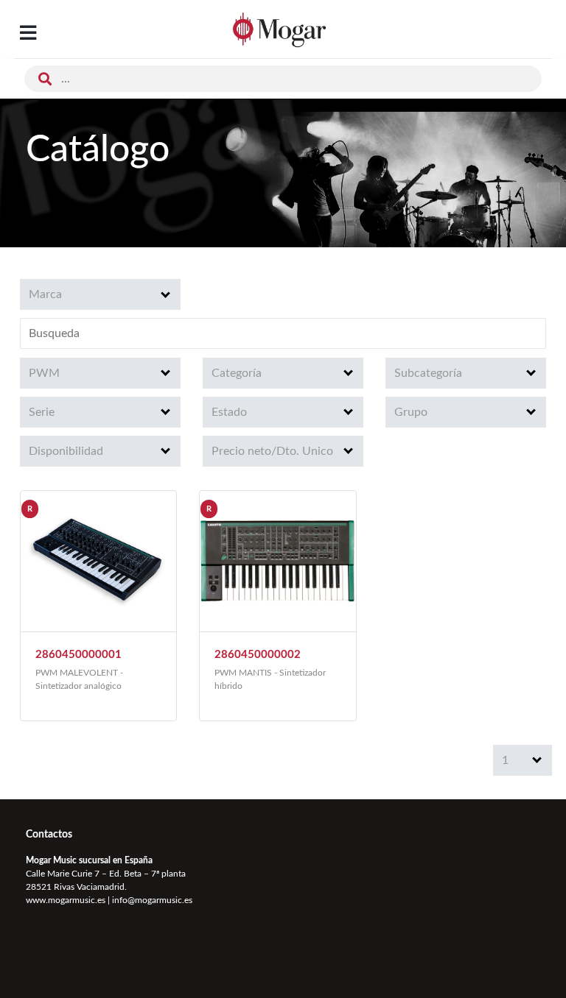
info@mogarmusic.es (152, 900)
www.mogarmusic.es (65, 900)
